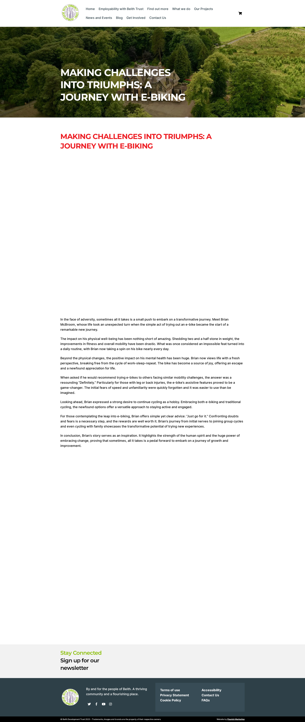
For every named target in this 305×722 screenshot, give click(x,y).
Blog (119, 18)
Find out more (157, 9)
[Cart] (240, 13)
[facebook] (96, 704)
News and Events (99, 18)
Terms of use (170, 690)
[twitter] (89, 704)
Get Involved (136, 18)
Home (90, 9)
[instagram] (111, 704)
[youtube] (103, 704)
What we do (181, 9)
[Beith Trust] (70, 20)
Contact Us (157, 18)
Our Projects (203, 9)
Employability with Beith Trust (121, 9)
